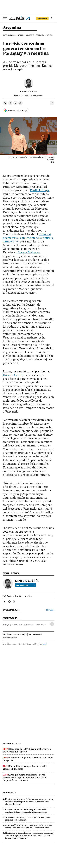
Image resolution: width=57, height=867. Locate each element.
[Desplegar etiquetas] (52, 624)
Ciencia (50, 35)
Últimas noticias (12, 744)
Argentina (12, 28)
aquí (44, 644)
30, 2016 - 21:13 (34, 95)
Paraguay (7, 624)
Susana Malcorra (29, 252)
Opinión (21, 35)
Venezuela (39, 624)
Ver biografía (22, 585)
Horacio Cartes (12, 375)
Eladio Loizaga (39, 190)
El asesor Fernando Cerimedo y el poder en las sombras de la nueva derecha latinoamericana (26, 810)
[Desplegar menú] (5, 18)
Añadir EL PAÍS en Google (17, 110)
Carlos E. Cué (28, 91)
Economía (40, 35)
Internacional (9, 35)
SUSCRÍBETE (42, 18)
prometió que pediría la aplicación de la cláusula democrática (28, 237)
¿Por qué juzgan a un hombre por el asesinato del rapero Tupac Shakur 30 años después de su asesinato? (24, 777)
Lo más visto (9, 793)
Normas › (50, 610)
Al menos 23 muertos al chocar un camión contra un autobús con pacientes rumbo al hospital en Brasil (28, 826)
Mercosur (18, 624)
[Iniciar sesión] (51, 18)
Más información (9, 637)
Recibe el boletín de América (19, 596)
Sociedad (30, 35)
